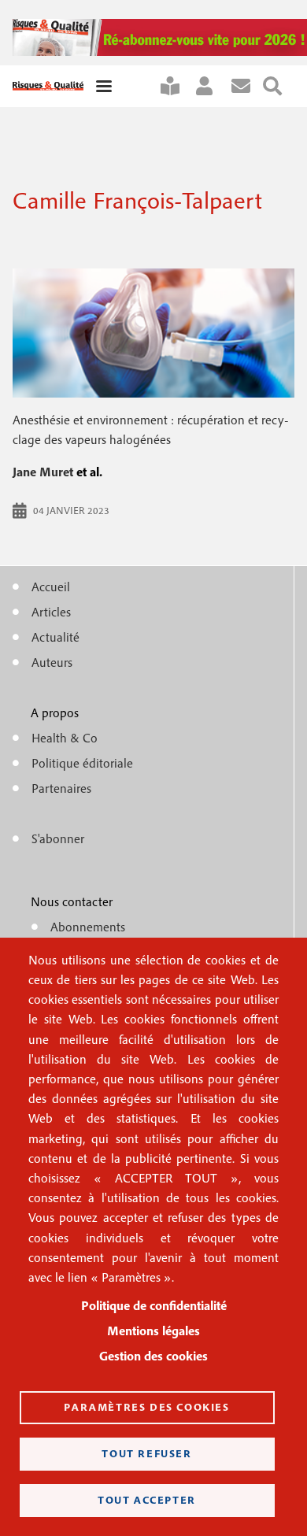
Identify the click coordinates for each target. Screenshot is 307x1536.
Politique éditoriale (82, 763)
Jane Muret (43, 471)
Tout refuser (146, 1453)
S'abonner (176, 86)
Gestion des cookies (153, 1356)
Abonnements (87, 927)
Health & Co (64, 738)
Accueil (50, 586)
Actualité (55, 637)
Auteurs (51, 662)
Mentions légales (153, 1330)
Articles (51, 612)
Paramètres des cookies (146, 1407)
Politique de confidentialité (154, 1305)
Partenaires (61, 788)
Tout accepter (147, 1500)
